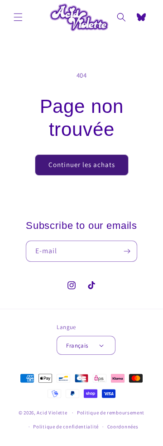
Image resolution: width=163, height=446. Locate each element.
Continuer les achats (81, 164)
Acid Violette (52, 412)
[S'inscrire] (127, 251)
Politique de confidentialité (66, 426)
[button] (18, 17)
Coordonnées (123, 426)
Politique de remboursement (110, 412)
